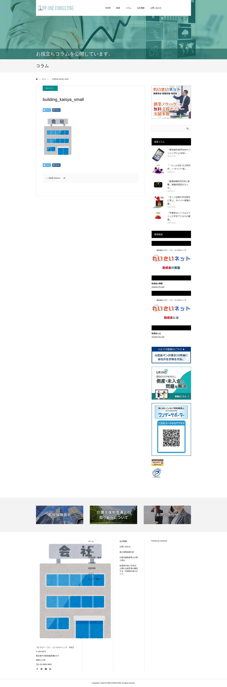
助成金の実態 (157, 283)
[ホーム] (37, 79)
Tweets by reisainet (159, 541)
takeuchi (57, 178)
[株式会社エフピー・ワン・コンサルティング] (55, 8)
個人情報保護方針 (127, 552)
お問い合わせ (155, 8)
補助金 (91, 547)
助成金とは (156, 333)
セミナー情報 (93, 579)
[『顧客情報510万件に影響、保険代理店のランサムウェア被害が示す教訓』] (158, 186)
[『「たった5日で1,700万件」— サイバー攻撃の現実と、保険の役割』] (158, 170)
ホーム (91, 541)
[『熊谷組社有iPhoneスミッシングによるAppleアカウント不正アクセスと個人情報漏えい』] (158, 154)
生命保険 (92, 563)
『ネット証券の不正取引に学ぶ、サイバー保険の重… (178, 200)
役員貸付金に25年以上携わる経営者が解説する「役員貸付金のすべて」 (129, 570)
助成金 (91, 552)
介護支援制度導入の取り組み (129, 558)
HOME (108, 8)
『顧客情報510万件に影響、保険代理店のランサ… (178, 184)
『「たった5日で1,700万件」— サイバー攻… (179, 167)
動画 (118, 8)
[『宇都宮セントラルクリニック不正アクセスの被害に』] (158, 217)
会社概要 (141, 8)
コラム (128, 8)
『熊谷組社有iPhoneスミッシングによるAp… (179, 151)
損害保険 (92, 568)
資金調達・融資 (94, 557)
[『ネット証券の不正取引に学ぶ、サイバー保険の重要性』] (158, 202)
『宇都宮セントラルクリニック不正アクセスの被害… (178, 216)
